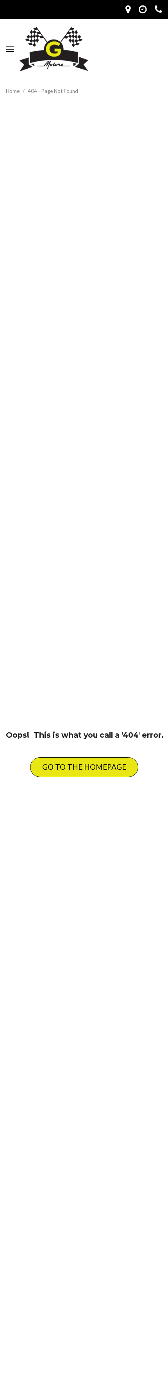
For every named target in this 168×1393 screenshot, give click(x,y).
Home (13, 91)
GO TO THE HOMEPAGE (84, 766)
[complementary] (144, 1305)
